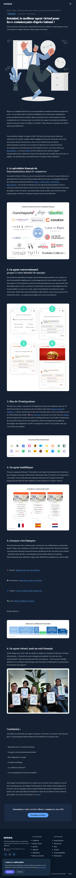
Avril (28, 570)
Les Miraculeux (44, 182)
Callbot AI (35, 849)
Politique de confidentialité (58, 873)
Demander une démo (38, 815)
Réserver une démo (38, 856)
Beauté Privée (21, 570)
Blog (14, 10)
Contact (56, 849)
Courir (18, 591)
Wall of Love (57, 843)
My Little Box (35, 570)
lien (38, 794)
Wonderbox (55, 182)
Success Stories (58, 840)
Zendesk (59, 409)
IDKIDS (27, 151)
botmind (8, 4)
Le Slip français (26, 591)
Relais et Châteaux (21, 601)
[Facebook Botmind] (14, 854)
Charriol (31, 601)
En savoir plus (42, 867)
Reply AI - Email (37, 843)
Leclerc (30, 580)
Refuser (20, 872)
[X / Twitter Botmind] (9, 854)
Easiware (37, 415)
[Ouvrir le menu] (70, 4)
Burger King (23, 580)
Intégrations (36, 852)
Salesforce (11, 412)
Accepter (9, 872)
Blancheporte (11, 151)
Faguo (36, 182)
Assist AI (35, 846)
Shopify (53, 409)
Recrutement (58, 856)
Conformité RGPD (59, 852)
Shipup (66, 415)
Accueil (9, 10)
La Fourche (38, 580)
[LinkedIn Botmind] (5, 854)
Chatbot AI (36, 840)
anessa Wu (38, 591)
